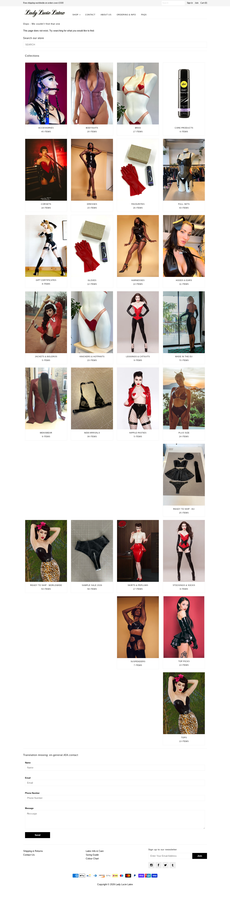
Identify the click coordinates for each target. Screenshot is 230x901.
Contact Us (29, 854)
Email (28, 778)
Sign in (190, 3)
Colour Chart (92, 858)
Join (196, 3)
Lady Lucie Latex (124, 884)
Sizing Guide (92, 854)
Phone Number (32, 793)
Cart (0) (203, 3)
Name (28, 763)
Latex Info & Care (95, 851)
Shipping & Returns (33, 851)
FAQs (144, 15)
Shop (75, 15)
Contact (90, 15)
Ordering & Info (126, 15)
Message (29, 808)
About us (106, 15)
